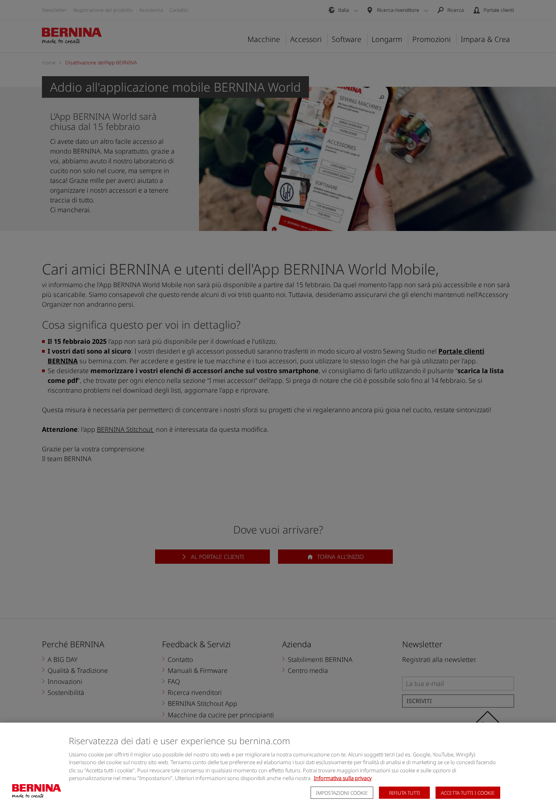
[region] (278, 767)
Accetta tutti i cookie (468, 792)
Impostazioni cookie (342, 792)
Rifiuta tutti (404, 792)
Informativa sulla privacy (343, 778)
